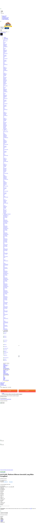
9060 (4, 379)
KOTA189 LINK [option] (2, 495)
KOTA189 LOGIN (5, 18)
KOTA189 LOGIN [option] (2, 492)
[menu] (18, 209)
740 (3, 376)
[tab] (18, 35)
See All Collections (6, 368)
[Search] (1, 34)
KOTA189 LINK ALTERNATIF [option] (2, 498)
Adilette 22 (4, 371)
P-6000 (4, 366)
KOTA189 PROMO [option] (2, 500)
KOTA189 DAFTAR (5, 17)
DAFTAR (9, 390)
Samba (4, 370)
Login (2, 28)
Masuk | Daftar (2, 382)
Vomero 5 (4, 367)
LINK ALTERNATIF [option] (2, 502)
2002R (4, 377)
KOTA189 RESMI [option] (2, 504)
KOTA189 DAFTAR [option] (2, 494)
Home (3, 393)
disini (31, 508)
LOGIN (27, 390)
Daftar (6, 28)
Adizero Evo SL (5, 373)
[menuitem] (4, 37)
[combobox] (4, 31)
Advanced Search (3, 32)
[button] (2, 442)
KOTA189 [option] (2, 490)
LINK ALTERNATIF (5, 19)
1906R (4, 378)
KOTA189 (3, 16)
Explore (1, 35)
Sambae (4, 372)
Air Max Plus (5, 365)
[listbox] (18, 497)
